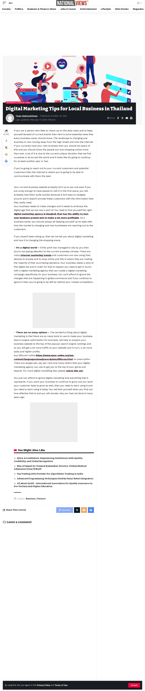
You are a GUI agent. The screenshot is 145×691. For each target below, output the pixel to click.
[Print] (131, 118)
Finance (41, 498)
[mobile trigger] (5, 3)
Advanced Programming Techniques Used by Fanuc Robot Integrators (55, 478)
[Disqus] (48, 563)
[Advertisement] (72, 33)
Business (31, 498)
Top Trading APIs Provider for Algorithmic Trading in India (50, 474)
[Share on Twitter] (122, 118)
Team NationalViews (27, 116)
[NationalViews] (72, 3)
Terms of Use (61, 685)
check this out (74, 370)
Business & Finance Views (18, 102)
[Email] (127, 118)
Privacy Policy (43, 685)
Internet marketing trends (36, 255)
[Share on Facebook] (118, 118)
